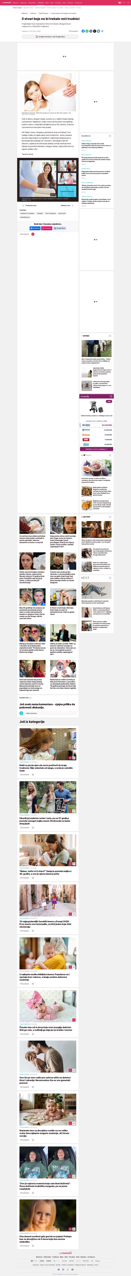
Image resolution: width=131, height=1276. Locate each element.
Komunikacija (25, 217)
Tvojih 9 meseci (43, 13)
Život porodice (50, 213)
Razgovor (62, 213)
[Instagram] (63, 1269)
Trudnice (40, 213)
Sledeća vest (65, 205)
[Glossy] (97, 1261)
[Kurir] (42, 1261)
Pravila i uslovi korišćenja (47, 1265)
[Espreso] (48, 1261)
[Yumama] (6, 3)
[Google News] (72, 1269)
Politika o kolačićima (68, 1265)
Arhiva (96, 1265)
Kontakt (58, 1265)
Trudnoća (33, 13)
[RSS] (68, 1269)
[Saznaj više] (110, 335)
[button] (73, 31)
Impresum (36, 1265)
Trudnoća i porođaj (27, 213)
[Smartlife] (86, 1261)
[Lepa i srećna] (64, 1261)
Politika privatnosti (80, 1265)
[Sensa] (71, 1261)
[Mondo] (34, 1261)
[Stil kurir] (92, 1261)
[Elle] (78, 1261)
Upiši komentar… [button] (32, 713)
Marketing (90, 1265)
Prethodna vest (31, 205)
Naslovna (25, 13)
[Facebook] (59, 1269)
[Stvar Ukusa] (56, 1261)
